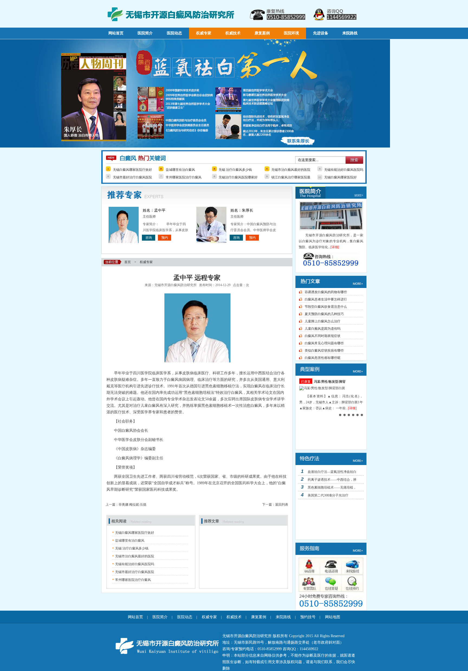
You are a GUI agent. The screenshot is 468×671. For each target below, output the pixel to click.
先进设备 (320, 33)
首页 (127, 262)
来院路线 (350, 33)
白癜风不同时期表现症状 (322, 336)
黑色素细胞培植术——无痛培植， (332, 487)
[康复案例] (330, 375)
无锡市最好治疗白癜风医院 (132, 177)
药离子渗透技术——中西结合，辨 (332, 480)
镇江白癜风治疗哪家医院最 (290, 177)
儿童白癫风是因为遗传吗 (322, 328)
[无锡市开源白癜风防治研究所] (195, 146)
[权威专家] (309, 582)
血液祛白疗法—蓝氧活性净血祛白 (332, 472)
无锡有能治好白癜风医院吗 (343, 170)
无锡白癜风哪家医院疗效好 (132, 170)
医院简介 (145, 33)
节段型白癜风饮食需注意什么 (326, 307)
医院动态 (174, 33)
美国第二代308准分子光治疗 (328, 495)
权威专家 (203, 33)
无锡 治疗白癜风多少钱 (235, 170)
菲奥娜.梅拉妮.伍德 (132, 504)
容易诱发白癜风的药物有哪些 (326, 292)
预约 (164, 238)
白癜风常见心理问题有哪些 (324, 343)
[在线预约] (350, 582)
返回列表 (281, 504)
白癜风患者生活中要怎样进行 (326, 299)
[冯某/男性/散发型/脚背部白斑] (322, 388)
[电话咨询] (329, 566)
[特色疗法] (330, 464)
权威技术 (232, 33)
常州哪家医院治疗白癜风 (184, 177)
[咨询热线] (331, 259)
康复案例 (262, 33)
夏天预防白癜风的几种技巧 (324, 314)
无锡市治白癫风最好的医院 (290, 170)
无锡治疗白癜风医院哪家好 (238, 177)
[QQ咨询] (309, 566)
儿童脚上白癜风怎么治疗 (322, 321)
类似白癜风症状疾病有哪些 (324, 350)
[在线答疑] (329, 582)
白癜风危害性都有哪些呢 (322, 358)
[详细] (334, 247)
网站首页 (115, 33)
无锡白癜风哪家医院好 (340, 177)
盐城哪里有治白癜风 (180, 170)
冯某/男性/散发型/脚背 (330, 382)
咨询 (148, 238)
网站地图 (332, 617)
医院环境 (291, 33)
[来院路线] (350, 566)
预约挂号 (308, 617)
